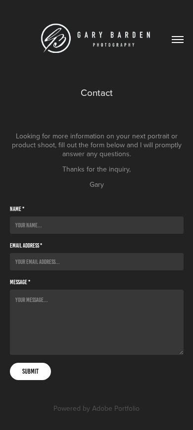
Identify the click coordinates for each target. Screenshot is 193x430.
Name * (17, 209)
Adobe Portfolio (116, 408)
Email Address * (26, 245)
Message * (20, 282)
